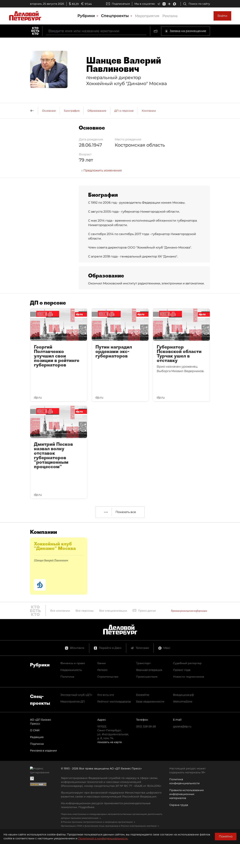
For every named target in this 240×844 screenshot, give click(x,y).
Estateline (142, 694)
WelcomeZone (182, 701)
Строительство (107, 676)
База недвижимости (150, 701)
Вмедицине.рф (183, 694)
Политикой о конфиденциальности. (103, 838)
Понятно (225, 836)
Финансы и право (72, 663)
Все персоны (85, 610)
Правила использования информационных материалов (186, 794)
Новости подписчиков (188, 676)
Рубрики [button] (86, 15)
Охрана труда (178, 805)
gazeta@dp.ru (182, 726)
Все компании (60, 610)
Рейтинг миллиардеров (114, 701)
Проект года (181, 670)
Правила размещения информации (189, 611)
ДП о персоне (124, 110)
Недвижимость (71, 670)
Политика (67, 676)
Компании (149, 110)
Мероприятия (147, 16)
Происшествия (146, 676)
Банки (101, 663)
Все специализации (113, 610)
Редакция (37, 737)
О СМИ (35, 730)
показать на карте (109, 742)
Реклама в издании (43, 750)
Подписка (37, 743)
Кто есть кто (105, 694)
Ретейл (102, 670)
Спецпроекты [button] (115, 15)
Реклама (170, 16)
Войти (222, 16)
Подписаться (121, 3)
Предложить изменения (102, 170)
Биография (72, 110)
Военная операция (149, 670)
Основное (49, 110)
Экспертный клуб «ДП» (76, 694)
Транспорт (143, 663)
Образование (97, 110)
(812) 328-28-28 (146, 726)
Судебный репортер (187, 663)
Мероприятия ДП (72, 701)
